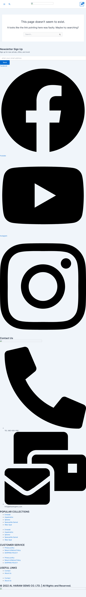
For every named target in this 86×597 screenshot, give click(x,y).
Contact (7, 571)
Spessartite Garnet (11, 522)
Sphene (7, 520)
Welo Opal (8, 525)
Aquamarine (9, 517)
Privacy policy (9, 548)
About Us (8, 573)
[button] (9, 4)
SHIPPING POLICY (11, 553)
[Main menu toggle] (4, 4)
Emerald (7, 515)
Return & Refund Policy (13, 550)
